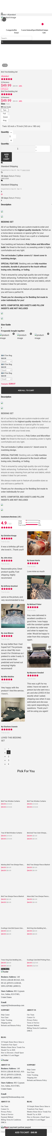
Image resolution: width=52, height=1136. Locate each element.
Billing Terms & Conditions (37, 1028)
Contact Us (31, 1017)
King (4, 120)
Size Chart (4, 1017)
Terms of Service (33, 1023)
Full (4, 114)
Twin (4, 110)
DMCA (29, 1031)
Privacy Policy (32, 1020)
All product (5, 76)
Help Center (5, 1015)
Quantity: (5, 132)
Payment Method (33, 1025)
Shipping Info (6, 1023)
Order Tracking (6, 1020)
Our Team (30, 1015)
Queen (5, 117)
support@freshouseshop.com (12, 1005)
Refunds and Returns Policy (11, 1025)
